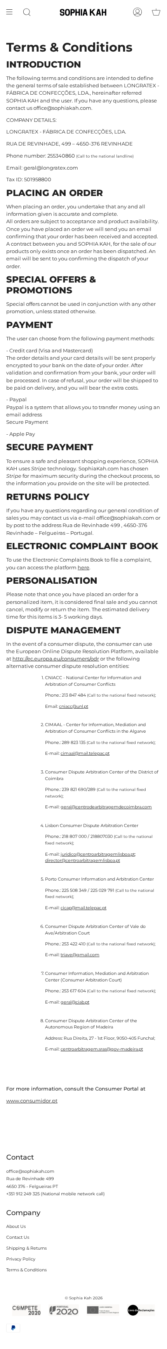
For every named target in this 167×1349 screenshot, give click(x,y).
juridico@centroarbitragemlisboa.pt (98, 854)
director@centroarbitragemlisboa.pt (82, 860)
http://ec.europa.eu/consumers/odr (55, 659)
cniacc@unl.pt (73, 706)
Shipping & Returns (26, 1248)
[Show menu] (12, 12)
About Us (16, 1226)
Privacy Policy (20, 1259)
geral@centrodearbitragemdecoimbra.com (106, 807)
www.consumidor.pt (31, 1101)
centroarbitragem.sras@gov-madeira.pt (102, 1049)
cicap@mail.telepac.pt (83, 907)
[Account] (137, 12)
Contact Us (17, 1237)
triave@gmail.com (80, 954)
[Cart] (156, 12)
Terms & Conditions (26, 1270)
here (83, 567)
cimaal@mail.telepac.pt (85, 753)
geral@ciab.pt (75, 1002)
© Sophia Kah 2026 (84, 1297)
